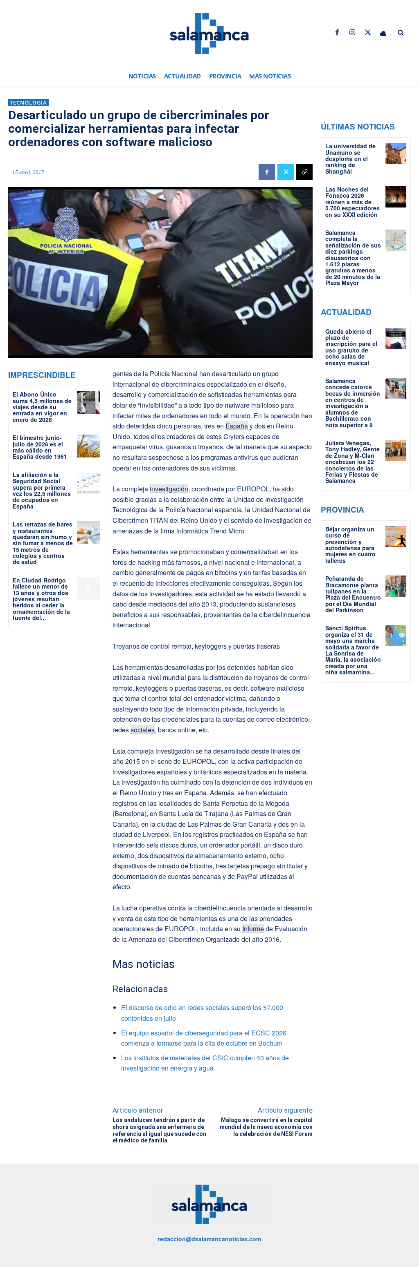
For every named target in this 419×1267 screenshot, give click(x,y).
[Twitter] (367, 32)
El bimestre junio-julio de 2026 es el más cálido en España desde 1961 (40, 446)
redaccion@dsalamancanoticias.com (209, 1239)
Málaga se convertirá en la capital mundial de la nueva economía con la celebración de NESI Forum (266, 1127)
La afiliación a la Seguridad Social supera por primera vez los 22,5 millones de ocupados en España (42, 490)
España (236, 426)
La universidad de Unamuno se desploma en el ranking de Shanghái (350, 158)
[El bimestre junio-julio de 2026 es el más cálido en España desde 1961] (88, 446)
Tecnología (28, 102)
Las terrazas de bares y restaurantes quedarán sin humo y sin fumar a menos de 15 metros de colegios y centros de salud (43, 543)
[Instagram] (352, 32)
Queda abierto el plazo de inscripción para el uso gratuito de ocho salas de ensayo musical (351, 347)
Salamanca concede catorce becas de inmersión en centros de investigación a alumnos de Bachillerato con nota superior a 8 (352, 403)
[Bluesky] (382, 32)
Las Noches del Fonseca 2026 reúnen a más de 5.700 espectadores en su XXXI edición (352, 202)
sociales (143, 729)
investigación (169, 488)
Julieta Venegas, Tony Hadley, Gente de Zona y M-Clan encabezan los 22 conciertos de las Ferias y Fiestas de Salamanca (352, 461)
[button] (400, 32)
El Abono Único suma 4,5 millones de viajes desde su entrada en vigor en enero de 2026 (42, 407)
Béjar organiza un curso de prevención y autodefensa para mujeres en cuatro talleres (350, 544)
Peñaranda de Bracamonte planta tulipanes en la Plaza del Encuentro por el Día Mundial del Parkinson (353, 594)
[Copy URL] (304, 172)
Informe (253, 928)
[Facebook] (337, 32)
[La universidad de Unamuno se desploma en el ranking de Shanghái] (395, 153)
